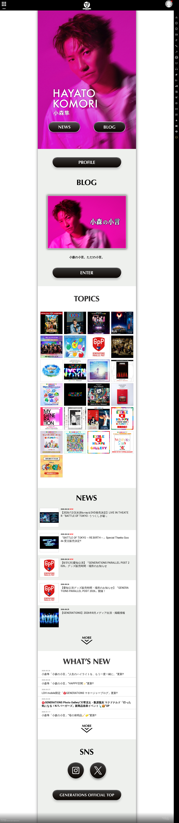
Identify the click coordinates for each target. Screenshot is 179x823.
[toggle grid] (4, 4)
